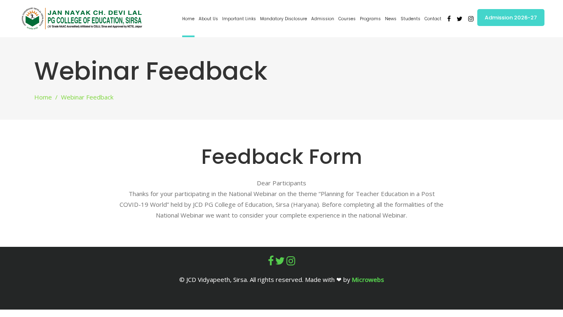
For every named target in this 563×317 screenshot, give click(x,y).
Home (43, 97)
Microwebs (368, 279)
